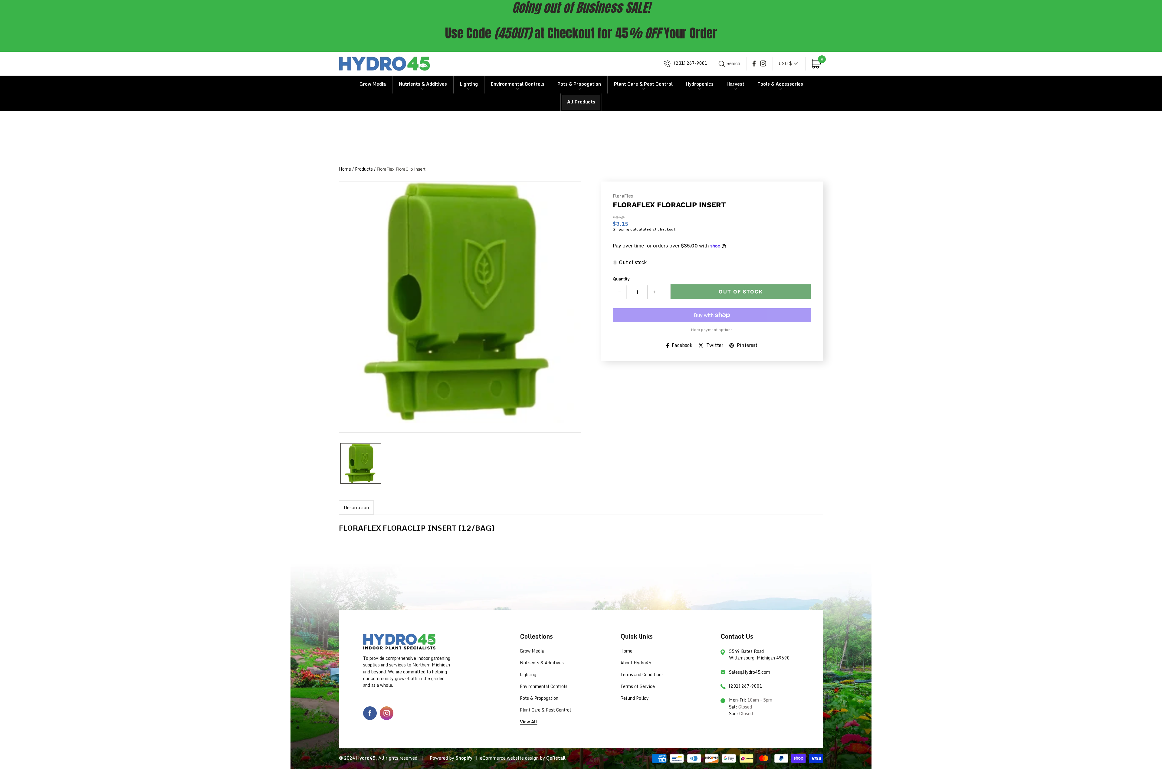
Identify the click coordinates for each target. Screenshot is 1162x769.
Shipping (621, 229)
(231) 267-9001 (690, 63)
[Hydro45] (384, 63)
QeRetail (556, 757)
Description (356, 507)
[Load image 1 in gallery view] (360, 463)
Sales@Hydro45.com (749, 672)
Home (345, 169)
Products (364, 169)
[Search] (722, 64)
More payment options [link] (712, 329)
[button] (729, 63)
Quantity (621, 278)
